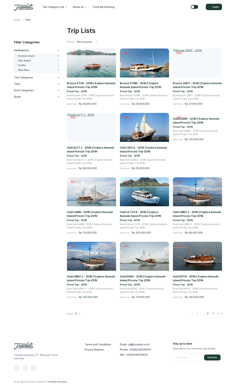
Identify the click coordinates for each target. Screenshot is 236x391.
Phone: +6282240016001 (135, 349)
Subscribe (212, 357)
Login (215, 6)
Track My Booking (103, 7)
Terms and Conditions (98, 344)
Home (17, 19)
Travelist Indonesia (57, 381)
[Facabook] (17, 368)
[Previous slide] (70, 63)
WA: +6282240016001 (134, 354)
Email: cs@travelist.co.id (134, 344)
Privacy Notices (94, 349)
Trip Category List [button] (53, 7)
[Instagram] (25, 368)
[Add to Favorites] (111, 54)
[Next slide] (113, 63)
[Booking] (114, 104)
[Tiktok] (33, 368)
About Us (78, 7)
